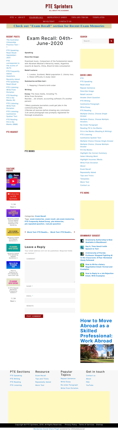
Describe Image (87, 91)
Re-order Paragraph (69, 385)
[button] (13, 207)
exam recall (50, 219)
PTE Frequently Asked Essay (37, 221)
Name (30, 286)
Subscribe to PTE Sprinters (14, 196)
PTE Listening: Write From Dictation (12, 89)
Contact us (65, 22)
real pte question (53, 224)
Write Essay (85, 107)
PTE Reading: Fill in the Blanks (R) (12, 97)
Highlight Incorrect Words (91, 159)
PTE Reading (85, 110)
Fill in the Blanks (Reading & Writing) (96, 131)
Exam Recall (36, 17)
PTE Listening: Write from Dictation (12, 105)
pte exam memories (65, 219)
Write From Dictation (89, 163)
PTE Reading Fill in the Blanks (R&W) (12, 121)
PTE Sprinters (59, 6)
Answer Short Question (90, 97)
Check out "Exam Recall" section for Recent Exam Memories (59, 26)
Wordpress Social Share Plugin (46, 429)
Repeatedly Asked (57, 17)
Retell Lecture (86, 94)
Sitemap (99, 425)
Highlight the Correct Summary (93, 153)
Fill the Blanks (86, 150)
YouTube (89, 385)
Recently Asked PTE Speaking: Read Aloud (13, 81)
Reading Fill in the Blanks (91, 128)
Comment (31, 259)
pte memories (57, 221)
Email (30, 296)
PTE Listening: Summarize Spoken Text (12, 113)
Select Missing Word (89, 156)
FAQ (88, 382)
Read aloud (85, 85)
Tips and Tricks (79, 17)
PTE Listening (86, 134)
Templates (99, 17)
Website (30, 306)
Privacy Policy (71, 425)
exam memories (37, 219)
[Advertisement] (50, 134)
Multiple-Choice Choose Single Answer (96, 141)
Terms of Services (86, 425)
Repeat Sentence (87, 88)
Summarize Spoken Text (90, 138)
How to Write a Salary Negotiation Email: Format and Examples (96, 266)
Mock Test (49, 22)
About (21, 17)
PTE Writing (85, 101)
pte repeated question (34, 224)
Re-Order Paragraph (89, 125)
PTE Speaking (86, 81)
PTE (12, 17)
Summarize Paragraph (89, 104)
